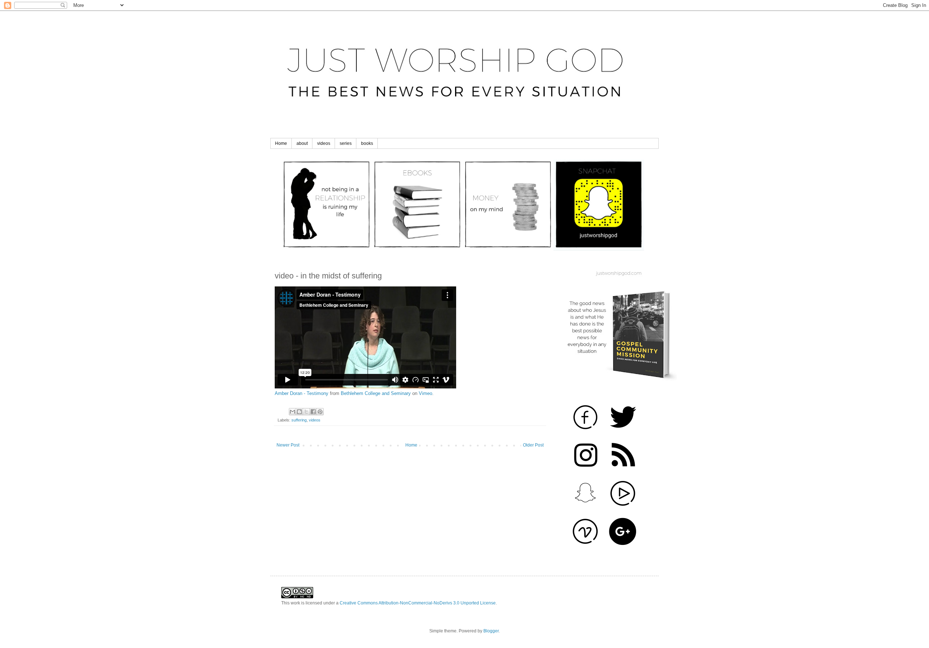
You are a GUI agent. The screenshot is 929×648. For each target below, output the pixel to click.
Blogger (491, 630)
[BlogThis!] (299, 411)
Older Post (533, 445)
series (346, 143)
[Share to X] (306, 411)
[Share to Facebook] (313, 411)
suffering (299, 420)
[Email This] (292, 411)
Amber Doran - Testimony (301, 393)
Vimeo (425, 393)
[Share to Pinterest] (320, 411)
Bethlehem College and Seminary (376, 393)
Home (281, 143)
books (367, 143)
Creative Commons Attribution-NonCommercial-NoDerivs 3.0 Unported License (418, 603)
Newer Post (288, 445)
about (302, 143)
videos (323, 143)
